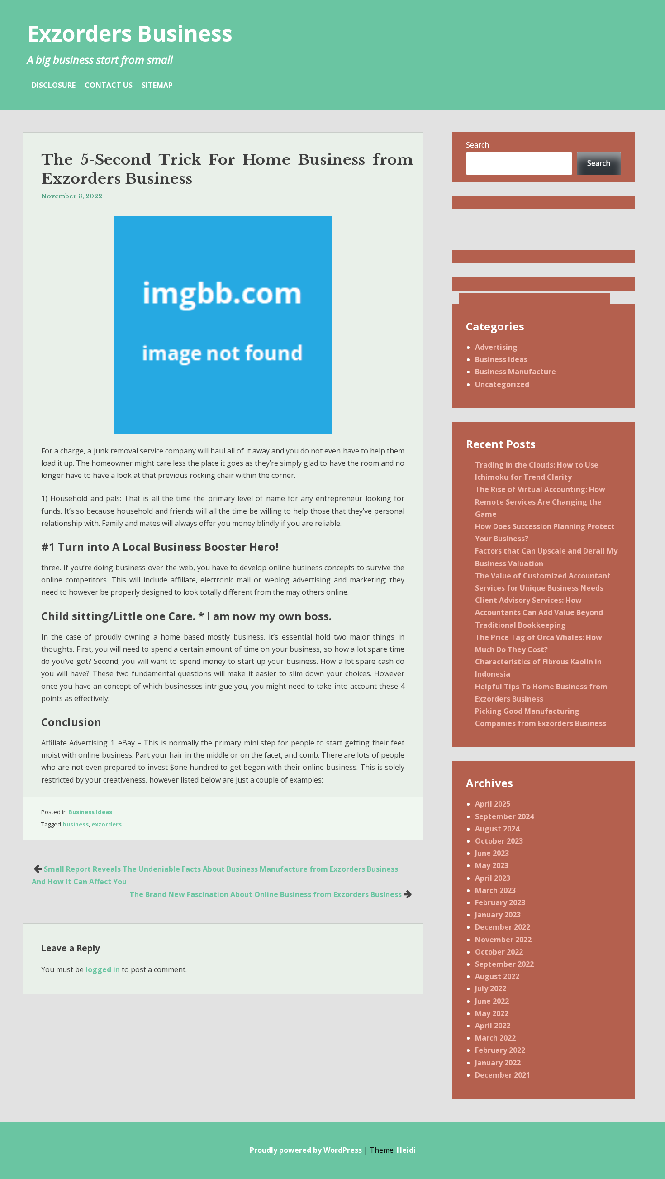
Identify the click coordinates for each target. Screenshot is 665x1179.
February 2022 (500, 1050)
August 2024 (497, 829)
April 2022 (492, 1026)
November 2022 (503, 940)
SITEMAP (157, 85)
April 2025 (492, 804)
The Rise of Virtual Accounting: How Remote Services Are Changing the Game (540, 501)
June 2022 (492, 1001)
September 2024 (504, 816)
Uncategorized (502, 384)
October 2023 (499, 841)
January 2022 (498, 1063)
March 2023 (495, 890)
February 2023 (500, 902)
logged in (103, 969)
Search (477, 145)
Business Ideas (90, 812)
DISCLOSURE (54, 85)
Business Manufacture (515, 372)
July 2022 (490, 988)
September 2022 (504, 964)
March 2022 (495, 1038)
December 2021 (502, 1075)
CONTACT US (109, 85)
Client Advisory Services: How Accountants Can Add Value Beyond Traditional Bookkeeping (539, 612)
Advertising (496, 347)
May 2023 (491, 865)
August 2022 (497, 976)
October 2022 (499, 952)
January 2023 (498, 915)
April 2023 (492, 878)
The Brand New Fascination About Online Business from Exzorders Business (265, 894)
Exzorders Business (130, 33)
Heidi (406, 1150)
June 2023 (492, 853)
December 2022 (502, 927)
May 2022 (491, 1013)
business (75, 824)
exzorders (106, 824)
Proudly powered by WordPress (306, 1150)
